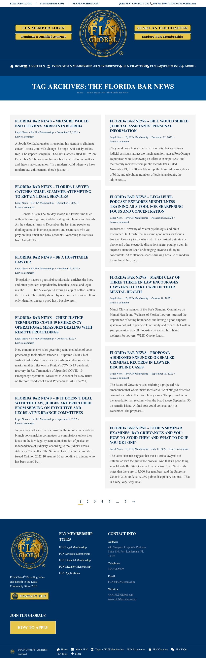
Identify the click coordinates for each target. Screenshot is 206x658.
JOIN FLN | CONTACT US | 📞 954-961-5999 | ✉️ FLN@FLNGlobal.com (157, 3)
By (42, 132)
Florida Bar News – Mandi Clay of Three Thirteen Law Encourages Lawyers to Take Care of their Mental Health (145, 284)
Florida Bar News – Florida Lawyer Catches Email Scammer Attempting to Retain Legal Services (53, 191)
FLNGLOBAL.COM (21, 3)
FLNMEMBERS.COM (52, 3)
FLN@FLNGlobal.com (121, 582)
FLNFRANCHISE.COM (85, 3)
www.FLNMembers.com (122, 599)
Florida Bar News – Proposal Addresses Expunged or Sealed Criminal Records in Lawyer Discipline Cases (142, 360)
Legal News (21, 132)
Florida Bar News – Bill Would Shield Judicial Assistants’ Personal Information (149, 125)
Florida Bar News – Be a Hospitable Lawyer (51, 260)
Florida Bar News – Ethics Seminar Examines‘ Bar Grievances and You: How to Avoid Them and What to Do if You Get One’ (149, 435)
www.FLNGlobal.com (120, 594)
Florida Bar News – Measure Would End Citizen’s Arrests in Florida (52, 123)
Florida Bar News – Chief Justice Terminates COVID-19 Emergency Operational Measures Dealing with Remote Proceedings (53, 325)
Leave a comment (24, 136)
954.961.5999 (116, 569)
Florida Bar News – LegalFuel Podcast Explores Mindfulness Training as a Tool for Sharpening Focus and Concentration (146, 204)
